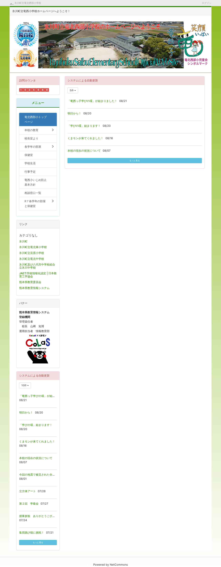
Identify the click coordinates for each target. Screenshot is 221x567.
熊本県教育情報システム (34, 288)
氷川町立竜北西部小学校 (28, 2)
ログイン (207, 2)
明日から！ (74, 113)
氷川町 (23, 241)
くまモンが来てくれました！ (85, 138)
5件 (72, 90)
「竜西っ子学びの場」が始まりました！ (92, 101)
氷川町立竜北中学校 (31, 258)
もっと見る (134, 160)
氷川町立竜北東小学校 (33, 247)
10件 (24, 385)
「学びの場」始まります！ (84, 125)
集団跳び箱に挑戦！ (31, 532)
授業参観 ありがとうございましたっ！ (44, 516)
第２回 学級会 (29, 503)
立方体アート (27, 491)
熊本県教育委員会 (30, 282)
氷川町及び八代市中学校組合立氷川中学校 (37, 266)
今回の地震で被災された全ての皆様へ (42, 474)
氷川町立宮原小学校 (31, 253)
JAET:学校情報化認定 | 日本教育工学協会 (38, 275)
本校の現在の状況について (84, 150)
